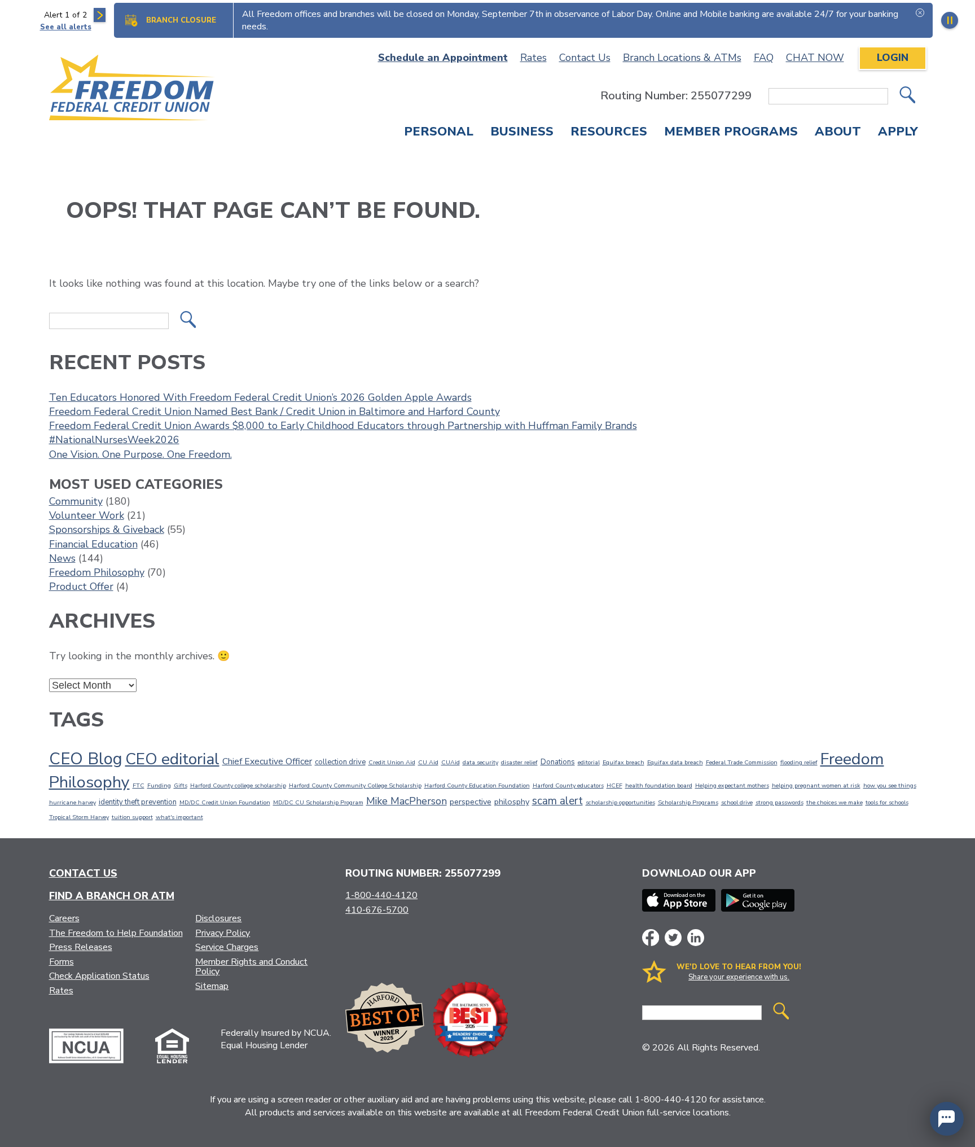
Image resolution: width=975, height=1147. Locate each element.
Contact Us (585, 57)
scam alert (557, 801)
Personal (438, 132)
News (62, 558)
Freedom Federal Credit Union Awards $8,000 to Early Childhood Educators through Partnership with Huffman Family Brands (343, 425)
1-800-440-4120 (381, 895)
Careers (64, 918)
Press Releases (80, 947)
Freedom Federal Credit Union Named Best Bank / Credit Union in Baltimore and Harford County (274, 411)
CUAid (450, 762)
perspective (470, 801)
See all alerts (65, 27)
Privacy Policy (222, 933)
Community (76, 501)
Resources (608, 132)
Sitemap (212, 986)
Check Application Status (99, 976)
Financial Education (93, 544)
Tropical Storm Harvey (79, 817)
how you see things (889, 785)
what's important (179, 817)
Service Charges (226, 947)
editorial (589, 762)
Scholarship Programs (688, 802)
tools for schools (887, 802)
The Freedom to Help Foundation (116, 933)
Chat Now (815, 57)
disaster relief (519, 762)
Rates (533, 57)
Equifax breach (623, 762)
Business (522, 132)
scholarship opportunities (620, 802)
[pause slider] (949, 20)
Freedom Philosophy (96, 572)
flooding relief (799, 762)
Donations (558, 762)
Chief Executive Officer (267, 761)
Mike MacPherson (406, 801)
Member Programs (731, 132)
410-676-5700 (377, 910)
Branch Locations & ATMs (682, 57)
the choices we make (834, 802)
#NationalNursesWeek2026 (114, 439)
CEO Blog (85, 758)
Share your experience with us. (738, 977)
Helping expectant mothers (732, 785)
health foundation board (658, 785)
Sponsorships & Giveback (106, 529)
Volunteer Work (86, 515)
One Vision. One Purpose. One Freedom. (140, 454)
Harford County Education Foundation (477, 785)
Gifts (180, 785)
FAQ (764, 57)
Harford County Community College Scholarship (355, 785)
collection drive (340, 762)
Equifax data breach (675, 762)
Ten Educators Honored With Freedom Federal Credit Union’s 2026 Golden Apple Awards (260, 397)
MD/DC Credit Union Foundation (224, 802)
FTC (138, 785)
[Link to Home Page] (132, 89)
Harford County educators (568, 785)
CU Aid (428, 762)
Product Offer (81, 586)
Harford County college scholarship (238, 785)
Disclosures (218, 918)
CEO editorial (172, 759)
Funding (159, 785)
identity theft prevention (138, 802)
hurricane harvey (72, 802)
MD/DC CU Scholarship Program (318, 802)
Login (892, 57)
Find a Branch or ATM (111, 896)
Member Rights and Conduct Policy (251, 967)
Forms (61, 962)
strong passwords (779, 802)
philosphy (511, 801)
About (838, 132)
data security (480, 762)
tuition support (132, 817)
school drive (737, 802)
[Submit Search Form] (907, 96)
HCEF (614, 785)
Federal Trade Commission (742, 762)
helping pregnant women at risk (816, 785)
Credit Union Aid (391, 762)
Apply (898, 132)
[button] (947, 1119)
